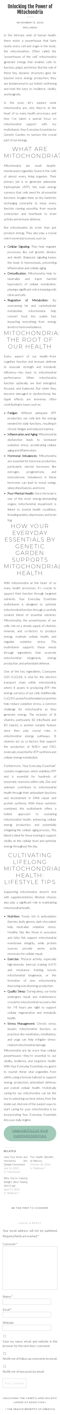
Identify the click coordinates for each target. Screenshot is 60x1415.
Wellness (30, 27)
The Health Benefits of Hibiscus (31, 1409)
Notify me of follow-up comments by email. (30, 1358)
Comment (10, 1244)
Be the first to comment (30, 1208)
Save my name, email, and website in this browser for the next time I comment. (30, 1343)
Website (8, 1322)
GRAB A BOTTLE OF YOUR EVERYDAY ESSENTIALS (30, 1133)
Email (7, 1309)
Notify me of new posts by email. (23, 1371)
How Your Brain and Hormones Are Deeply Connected (16, 1160)
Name (8, 1296)
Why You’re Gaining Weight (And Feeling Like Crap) (16, 1182)
